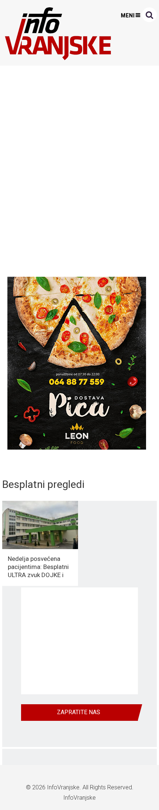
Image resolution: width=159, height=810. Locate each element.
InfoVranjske (63, 787)
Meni (128, 15)
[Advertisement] (79, 169)
